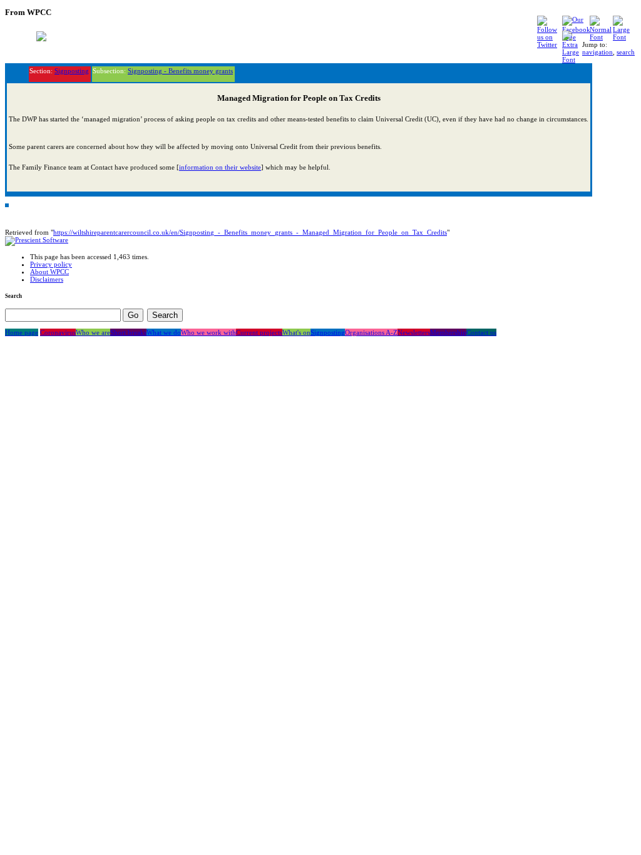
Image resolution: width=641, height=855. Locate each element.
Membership (448, 332)
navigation (597, 52)
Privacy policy (51, 264)
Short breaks (128, 332)
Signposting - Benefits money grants (180, 70)
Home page (21, 332)
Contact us (481, 332)
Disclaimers (46, 279)
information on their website (220, 167)
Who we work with (208, 332)
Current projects (259, 332)
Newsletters (413, 332)
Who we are (93, 332)
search (626, 52)
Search (13, 296)
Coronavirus (58, 332)
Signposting (71, 70)
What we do (163, 332)
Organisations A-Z (371, 332)
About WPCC (49, 271)
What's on (296, 332)
